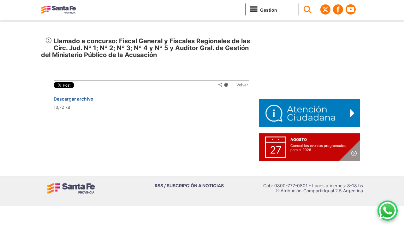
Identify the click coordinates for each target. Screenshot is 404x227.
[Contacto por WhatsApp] (387, 211)
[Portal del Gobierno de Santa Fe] (58, 9)
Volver (239, 85)
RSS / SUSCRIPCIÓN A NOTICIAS (189, 185)
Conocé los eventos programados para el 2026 (318, 147)
